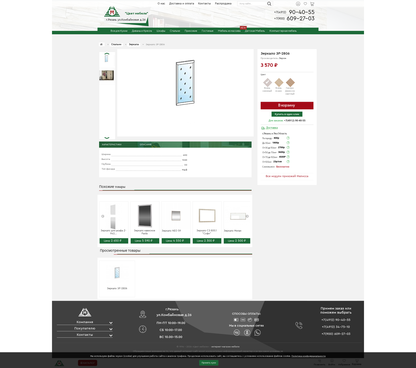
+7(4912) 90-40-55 (295, 120)
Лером (282, 58)
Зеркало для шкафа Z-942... (113, 232)
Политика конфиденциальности (309, 356)
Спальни (116, 44)
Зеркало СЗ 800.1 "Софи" (206, 232)
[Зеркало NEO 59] (176, 215)
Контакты (204, 3)
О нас (161, 3)
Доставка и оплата (181, 3)
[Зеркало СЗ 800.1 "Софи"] (207, 215)
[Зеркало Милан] (238, 215)
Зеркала (134, 44)
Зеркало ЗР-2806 (117, 288)
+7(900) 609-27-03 (336, 334)
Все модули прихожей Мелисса (287, 176)
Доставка (272, 127)
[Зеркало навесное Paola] (145, 215)
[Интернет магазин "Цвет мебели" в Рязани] (112, 9)
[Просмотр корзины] (308, 2)
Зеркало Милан (232, 231)
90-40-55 (302, 12)
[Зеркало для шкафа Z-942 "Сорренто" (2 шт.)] (114, 215)
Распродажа (223, 3)
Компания (85, 322)
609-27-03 (301, 18)
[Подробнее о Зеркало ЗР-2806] (117, 274)
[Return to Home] (102, 44)
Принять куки (209, 363)
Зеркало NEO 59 (171, 231)
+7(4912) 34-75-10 (336, 327)
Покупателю (84, 328)
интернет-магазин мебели (225, 347)
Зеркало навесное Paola (144, 232)
